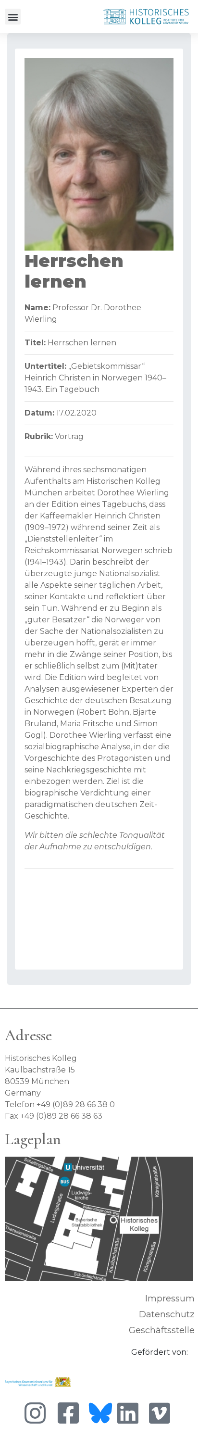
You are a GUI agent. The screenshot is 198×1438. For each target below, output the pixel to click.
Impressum (170, 1298)
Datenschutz (167, 1314)
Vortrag (69, 436)
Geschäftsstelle (162, 1330)
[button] (13, 17)
